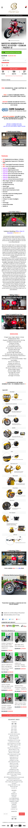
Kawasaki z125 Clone (14, 771)
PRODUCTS (14, 793)
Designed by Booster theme (19, 822)
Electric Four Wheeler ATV (14, 748)
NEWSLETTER (14, 811)
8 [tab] (16, 40)
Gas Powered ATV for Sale (14, 743)
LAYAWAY (14, 783)
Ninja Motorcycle (14, 758)
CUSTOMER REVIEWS (14, 798)
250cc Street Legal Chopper (14, 774)
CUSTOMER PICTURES (14, 800)
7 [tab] (15, 40)
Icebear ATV (14, 775)
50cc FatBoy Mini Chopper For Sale (14, 782)
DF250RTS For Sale (14, 755)
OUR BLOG (14, 807)
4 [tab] (12, 40)
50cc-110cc (14, 729)
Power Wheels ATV (14, 738)
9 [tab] (17, 40)
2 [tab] (10, 40)
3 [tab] (11, 40)
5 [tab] (13, 40)
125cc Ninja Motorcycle (14, 761)
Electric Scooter (14, 735)
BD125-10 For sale (14, 766)
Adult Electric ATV (14, 757)
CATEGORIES (14, 803)
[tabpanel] (14, 29)
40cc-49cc (14, 728)
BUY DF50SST (14, 768)
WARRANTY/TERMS (14, 801)
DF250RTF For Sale (14, 760)
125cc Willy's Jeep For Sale (14, 745)
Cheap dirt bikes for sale (14, 785)
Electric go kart (14, 786)
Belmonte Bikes (14, 719)
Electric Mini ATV (14, 746)
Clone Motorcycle (14, 765)
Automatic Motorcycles (14, 734)
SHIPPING (14, 804)
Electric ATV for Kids (14, 737)
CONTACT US (14, 809)
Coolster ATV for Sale (14, 741)
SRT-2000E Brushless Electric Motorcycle (14, 777)
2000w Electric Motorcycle (14, 772)
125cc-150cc (14, 731)
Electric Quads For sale (14, 751)
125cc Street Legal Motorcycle (14, 780)
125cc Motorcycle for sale (14, 754)
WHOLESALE (14, 806)
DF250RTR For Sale (14, 769)
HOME (14, 792)
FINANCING (14, 795)
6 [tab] (14, 40)
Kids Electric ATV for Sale (14, 740)
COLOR (3, 58)
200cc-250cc (14, 732)
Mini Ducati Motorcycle (14, 778)
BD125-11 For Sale (14, 763)
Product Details (5, 79)
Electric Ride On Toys (14, 749)
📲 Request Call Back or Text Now (11, 52)
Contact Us (14, 788)
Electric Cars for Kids (14, 752)
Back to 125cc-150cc (15, 715)
